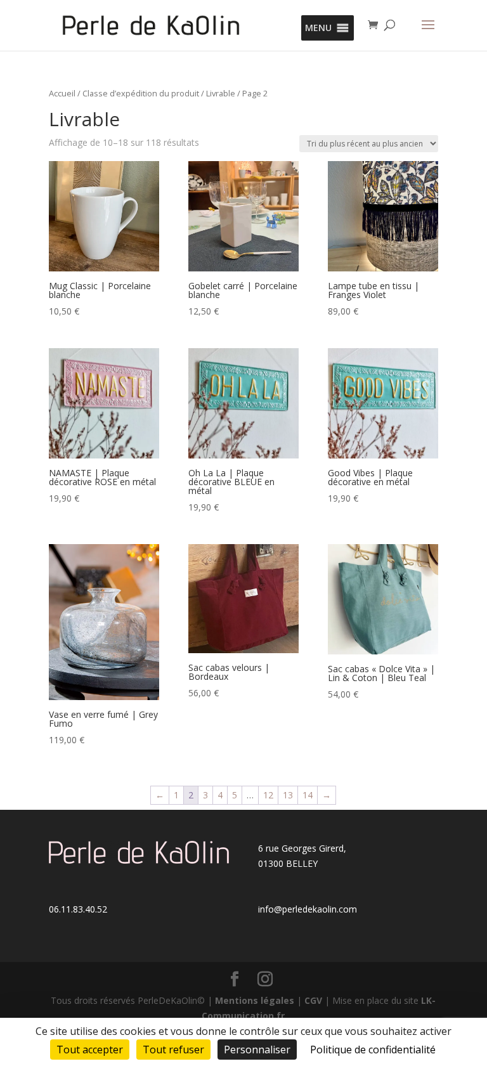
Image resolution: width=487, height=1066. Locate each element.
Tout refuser (173, 1049)
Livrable (220, 93)
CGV (313, 1000)
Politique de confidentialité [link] (373, 1049)
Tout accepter (89, 1049)
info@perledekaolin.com (307, 909)
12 (268, 795)
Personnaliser (257, 1049)
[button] (318, 28)
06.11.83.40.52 (78, 909)
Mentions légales (254, 1000)
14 (307, 795)
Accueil (62, 93)
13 (288, 795)
